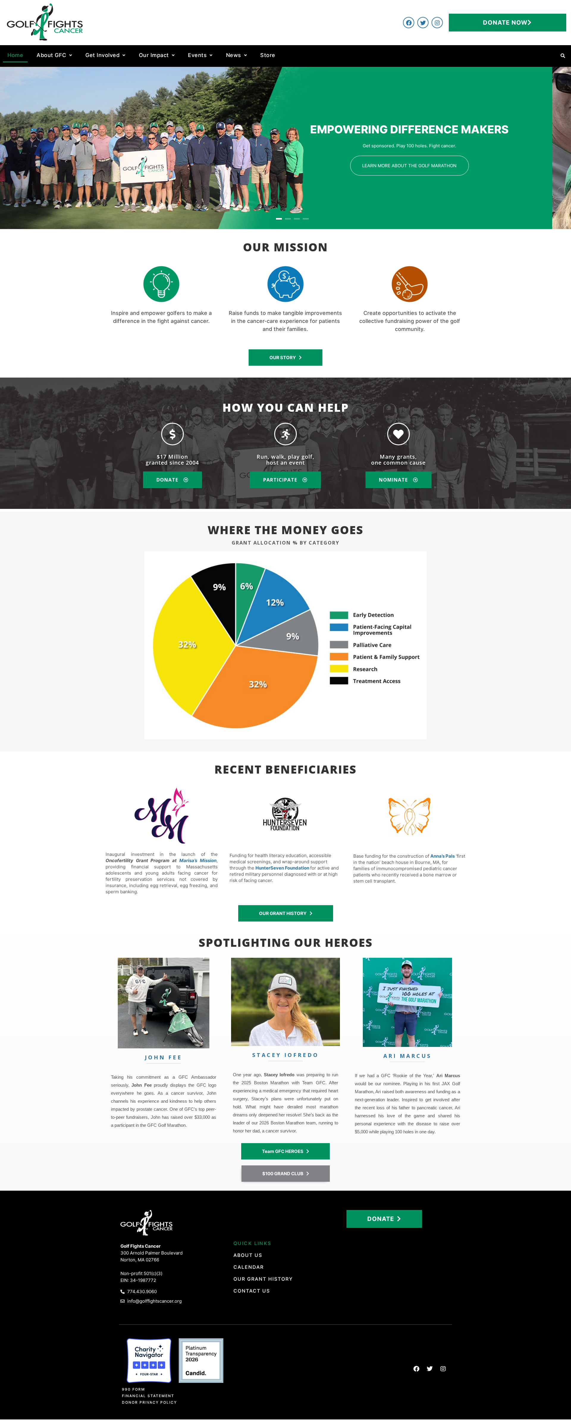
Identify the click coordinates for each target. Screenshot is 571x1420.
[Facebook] (408, 22)
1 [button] (279, 219)
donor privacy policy (149, 1402)
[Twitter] (423, 22)
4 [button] (306, 219)
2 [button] (288, 219)
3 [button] (297, 219)
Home (15, 55)
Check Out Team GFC (428, 173)
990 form (133, 1389)
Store (267, 55)
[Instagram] (437, 22)
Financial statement (148, 1396)
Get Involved (102, 55)
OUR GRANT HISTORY (263, 1279)
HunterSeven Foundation (282, 868)
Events (197, 55)
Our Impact (154, 55)
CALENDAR (248, 1267)
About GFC (51, 55)
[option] (285, 148)
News (233, 55)
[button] (54, 55)
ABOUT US (247, 1255)
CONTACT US (251, 1291)
